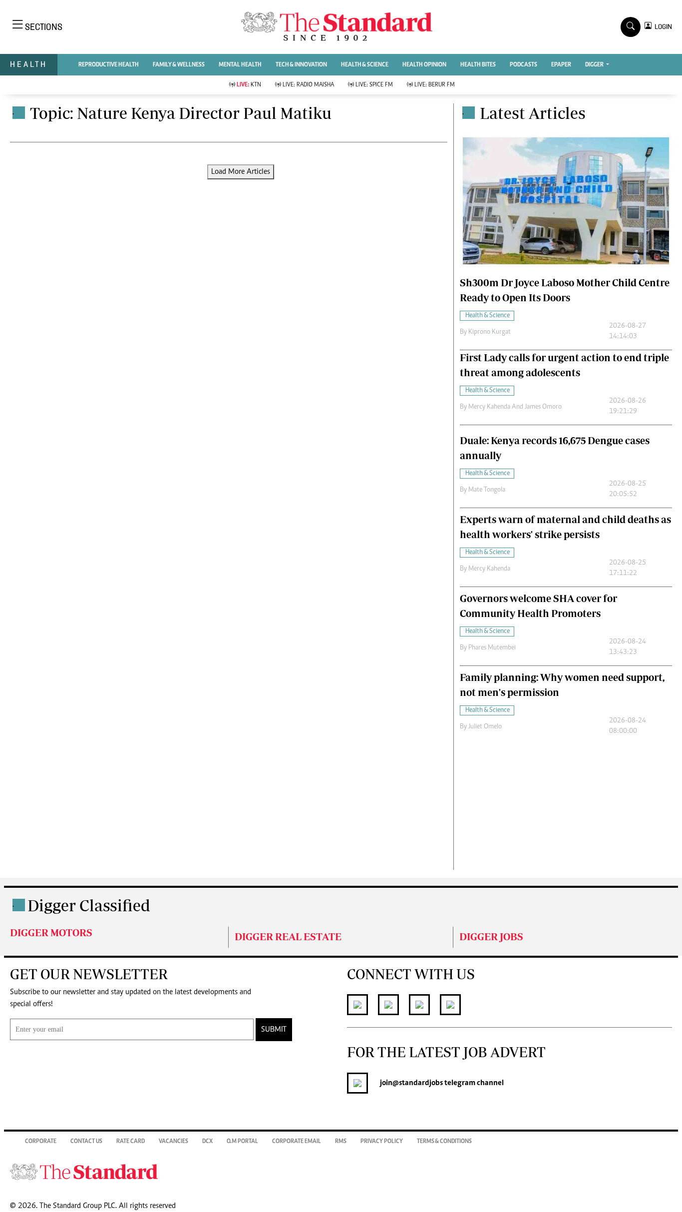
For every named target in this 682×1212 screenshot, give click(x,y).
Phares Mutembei (492, 647)
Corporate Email (296, 1142)
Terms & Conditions (444, 1142)
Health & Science (364, 65)
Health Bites (478, 65)
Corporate (40, 1142)
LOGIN (662, 26)
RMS (340, 1142)
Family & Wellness (179, 65)
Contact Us (86, 1142)
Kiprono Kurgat (489, 332)
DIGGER (595, 65)
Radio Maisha (308, 85)
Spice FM (374, 85)
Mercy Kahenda (489, 569)
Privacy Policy (381, 1142)
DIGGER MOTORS (51, 932)
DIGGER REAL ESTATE (288, 936)
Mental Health (240, 65)
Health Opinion (424, 65)
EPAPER (561, 65)
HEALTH (28, 64)
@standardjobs (417, 1083)
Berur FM (434, 85)
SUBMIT (274, 1030)
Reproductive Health (108, 65)
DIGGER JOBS (491, 936)
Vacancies (173, 1142)
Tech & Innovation (301, 65)
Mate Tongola (486, 490)
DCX (207, 1142)
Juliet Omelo (485, 726)
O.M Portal (242, 1142)
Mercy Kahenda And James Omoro (515, 407)
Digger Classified (88, 905)
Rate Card (130, 1142)
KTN (249, 85)
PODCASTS (523, 65)
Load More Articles (240, 172)
